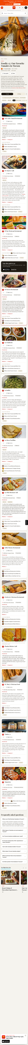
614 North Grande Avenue (8, 739)
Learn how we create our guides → (8, 90)
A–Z (14, 100)
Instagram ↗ (10, 139)
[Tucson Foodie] (14, 7)
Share (14, 73)
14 (3, 782)
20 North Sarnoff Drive (8, 651)
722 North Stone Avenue (8, 395)
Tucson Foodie (7, 68)
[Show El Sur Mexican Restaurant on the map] (14, 222)
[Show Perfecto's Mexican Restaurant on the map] (14, 586)
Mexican (4, 127)
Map (20, 94)
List (8, 94)
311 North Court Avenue (8, 176)
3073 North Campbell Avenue (9, 123)
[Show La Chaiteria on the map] (14, 334)
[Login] (22, 7)
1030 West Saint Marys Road (9, 689)
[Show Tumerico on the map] (14, 773)
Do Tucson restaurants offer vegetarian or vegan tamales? (12, 841)
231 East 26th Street (7, 294)
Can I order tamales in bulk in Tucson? (11, 846)
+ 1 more (4, 151)
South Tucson (17, 294)
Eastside (17, 651)
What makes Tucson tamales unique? (11, 851)
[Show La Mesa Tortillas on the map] (14, 431)
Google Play (13, 269)
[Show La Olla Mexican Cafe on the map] (14, 484)
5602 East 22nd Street (8, 236)
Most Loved (18, 100)
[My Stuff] (19, 7)
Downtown (4, 100)
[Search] (25, 13)
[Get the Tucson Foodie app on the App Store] (2, 7)
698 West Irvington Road (8, 553)
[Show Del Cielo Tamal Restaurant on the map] (14, 109)
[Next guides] (26, 868)
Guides (5, 58)
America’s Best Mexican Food (18, 88)
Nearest (24, 100)
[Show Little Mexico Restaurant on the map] (14, 539)
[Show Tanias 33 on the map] (14, 725)
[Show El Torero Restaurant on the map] (14, 281)
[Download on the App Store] (6, 269)
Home (2, 58)
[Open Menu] (26, 7)
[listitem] (14, 306)
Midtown (9, 100)
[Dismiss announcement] (26, 3)
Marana (19, 497)
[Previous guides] (23, 868)
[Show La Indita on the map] (14, 381)
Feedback (26, 522)
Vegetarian (10, 501)
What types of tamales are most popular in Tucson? (12, 831)
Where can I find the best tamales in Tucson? (13, 819)
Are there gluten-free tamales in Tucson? (12, 861)
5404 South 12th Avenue (8, 602)
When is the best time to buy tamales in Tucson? (11, 856)
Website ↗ (4, 139)
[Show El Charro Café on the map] (14, 162)
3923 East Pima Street (8, 445)
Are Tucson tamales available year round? (12, 836)
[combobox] (13, 13)
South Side (19, 553)
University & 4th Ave (19, 787)
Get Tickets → (17, 4)
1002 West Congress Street (9, 347)
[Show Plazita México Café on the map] (14, 634)
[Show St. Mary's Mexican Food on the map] (14, 675)
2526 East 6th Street (7, 787)
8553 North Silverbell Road (9, 497)
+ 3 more (21, 257)
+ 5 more (20, 211)
